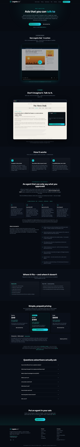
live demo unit (42, 81)
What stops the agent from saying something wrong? (33, 369)
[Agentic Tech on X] (13, 440)
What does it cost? (25, 386)
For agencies (43, 438)
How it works (37, 1)
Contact (59, 1)
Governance (47, 1)
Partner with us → (43, 27)
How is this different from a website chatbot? (31, 365)
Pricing (42, 1)
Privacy (58, 436)
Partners (55, 1)
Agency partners (63, 338)
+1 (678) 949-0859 (13, 437)
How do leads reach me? (26, 390)
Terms (58, 438)
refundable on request (44, 346)
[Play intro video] (40, 62)
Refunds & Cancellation (61, 435)
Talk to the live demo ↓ (35, 24)
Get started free (66, 1)
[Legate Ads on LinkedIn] (11, 440)
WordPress (43, 436)
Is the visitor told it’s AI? (26, 381)
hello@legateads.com (13, 436)
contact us (38, 348)
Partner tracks (59, 432)
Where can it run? (25, 377)
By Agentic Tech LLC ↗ (61, 439)
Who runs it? (24, 398)
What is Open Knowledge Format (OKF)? (30, 373)
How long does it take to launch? (28, 394)
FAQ (51, 1)
